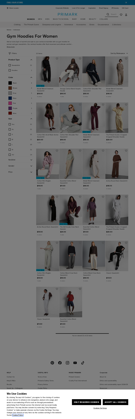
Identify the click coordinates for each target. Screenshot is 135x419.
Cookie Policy (18, 415)
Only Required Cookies (86, 402)
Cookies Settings (100, 408)
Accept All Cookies (115, 402)
